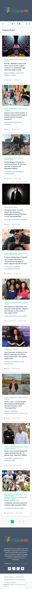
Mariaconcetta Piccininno (11, 321)
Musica (20, 59)
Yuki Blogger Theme (20, 584)
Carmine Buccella (9, 513)
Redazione (8, 129)
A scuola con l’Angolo (10, 582)
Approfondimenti (9, 494)
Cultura (6, 59)
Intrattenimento (13, 59)
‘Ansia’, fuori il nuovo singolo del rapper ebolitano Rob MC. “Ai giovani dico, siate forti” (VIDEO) (15, 453)
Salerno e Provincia (11, 448)
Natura (12, 497)
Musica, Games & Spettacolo (9, 496)
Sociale (12, 159)
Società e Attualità (9, 579)
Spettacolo (12, 500)
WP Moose (6, 586)
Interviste (11, 447)
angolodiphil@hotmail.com (19, 563)
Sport (17, 500)
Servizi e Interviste (15, 254)
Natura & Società (19, 497)
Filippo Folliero (9, 80)
